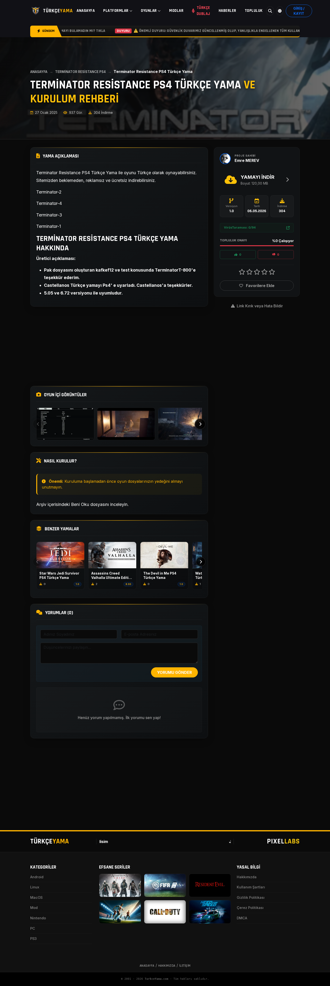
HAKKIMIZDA (166, 966)
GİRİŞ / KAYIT (298, 10)
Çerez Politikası (250, 908)
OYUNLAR (149, 10)
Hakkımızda (247, 877)
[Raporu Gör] (288, 227)
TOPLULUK (254, 10)
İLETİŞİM (185, 966)
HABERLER (227, 10)
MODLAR (176, 10)
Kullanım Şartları (251, 887)
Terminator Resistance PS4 (80, 72)
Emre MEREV (247, 160)
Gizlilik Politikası (251, 897)
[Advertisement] (119, 346)
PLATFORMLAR (116, 10)
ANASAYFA (86, 10)
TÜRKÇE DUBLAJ (203, 10)
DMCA (242, 918)
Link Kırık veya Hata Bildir (259, 305)
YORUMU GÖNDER (174, 672)
